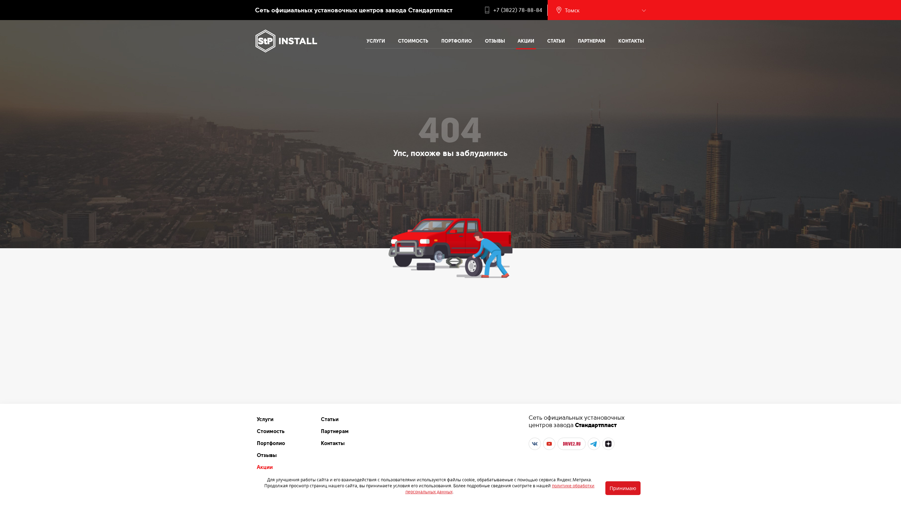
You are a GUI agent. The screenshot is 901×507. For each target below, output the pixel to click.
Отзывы (495, 41)
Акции (526, 41)
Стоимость (413, 41)
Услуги (376, 41)
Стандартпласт (596, 424)
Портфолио (456, 41)
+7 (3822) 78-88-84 (517, 10)
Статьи (556, 41)
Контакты (631, 41)
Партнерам (591, 41)
